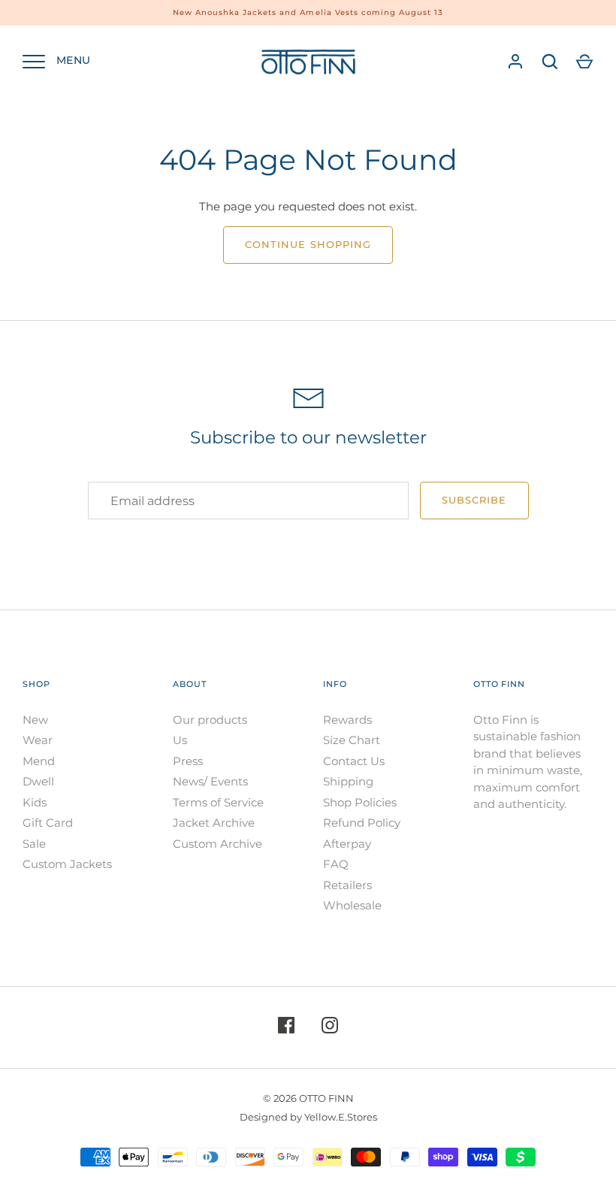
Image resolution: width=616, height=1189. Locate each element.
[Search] (549, 61)
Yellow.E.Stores (340, 1117)
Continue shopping (308, 244)
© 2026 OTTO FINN (308, 1098)
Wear (38, 740)
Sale (34, 844)
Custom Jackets (67, 864)
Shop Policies (360, 802)
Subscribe (474, 500)
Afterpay (347, 844)
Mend (39, 761)
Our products (210, 719)
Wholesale (352, 905)
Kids (35, 802)
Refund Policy (361, 822)
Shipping (348, 781)
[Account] (515, 61)
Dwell (38, 781)
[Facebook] (286, 1028)
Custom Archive (217, 844)
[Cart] (584, 61)
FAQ (336, 864)
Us (180, 740)
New (35, 719)
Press (188, 761)
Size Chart (351, 740)
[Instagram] (330, 1028)
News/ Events (210, 781)
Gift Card (48, 822)
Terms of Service (218, 802)
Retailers (347, 885)
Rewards (347, 719)
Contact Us (354, 761)
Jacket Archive (214, 822)
